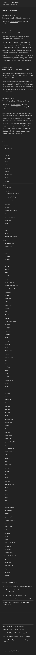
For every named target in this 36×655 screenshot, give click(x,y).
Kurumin (7, 393)
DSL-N (6, 302)
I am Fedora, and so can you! (13, 32)
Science (7, 227)
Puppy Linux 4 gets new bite (23, 599)
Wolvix (7, 559)
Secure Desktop (11, 197)
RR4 (6, 474)
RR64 (6, 478)
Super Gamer (8, 510)
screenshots (14, 22)
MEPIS (6, 416)
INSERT (7, 370)
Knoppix (7, 383)
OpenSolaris (8, 435)
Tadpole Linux (9, 526)
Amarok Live (8, 246)
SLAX (6, 497)
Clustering (8, 187)
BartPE (7, 266)
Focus (4, 185)
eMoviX (7, 315)
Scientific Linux (9, 484)
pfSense (7, 458)
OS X (6, 445)
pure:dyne (7, 468)
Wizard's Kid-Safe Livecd (12, 556)
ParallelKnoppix (9, 448)
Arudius (7, 253)
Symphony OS (9, 517)
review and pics (16, 105)
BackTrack (8, 263)
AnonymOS (8, 250)
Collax (6, 279)
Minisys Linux (9, 419)
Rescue (7, 223)
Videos (7, 181)
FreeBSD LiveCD (9, 328)
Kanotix (7, 373)
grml (6, 360)
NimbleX (7, 425)
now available (23, 73)
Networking (8, 220)
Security (7, 230)
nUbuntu (7, 429)
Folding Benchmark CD (11, 321)
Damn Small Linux (10, 282)
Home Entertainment (11, 210)
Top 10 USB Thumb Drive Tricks (16, 595)
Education (7, 204)
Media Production (10, 217)
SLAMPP (7, 494)
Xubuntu (7, 572)
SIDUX (6, 491)
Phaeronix (8, 461)
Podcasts (7, 165)
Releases (7, 168)
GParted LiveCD (9, 357)
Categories (6, 146)
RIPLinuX (7, 471)
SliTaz (6, 500)
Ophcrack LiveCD (10, 442)
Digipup (7, 295)
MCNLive (7, 412)
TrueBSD (7, 533)
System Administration (11, 236)
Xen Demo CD (9, 565)
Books (6, 152)
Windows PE (8, 552)
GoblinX (7, 354)
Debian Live (8, 292)
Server (7, 233)
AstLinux (7, 256)
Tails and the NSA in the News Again (13, 626)
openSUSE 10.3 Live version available (16, 69)
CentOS (7, 276)
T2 (5, 523)
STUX (6, 504)
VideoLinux (8, 546)
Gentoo (7, 347)
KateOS (7, 377)
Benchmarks (8, 148)
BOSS (6, 272)
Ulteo (6, 539)
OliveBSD (7, 432)
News (6, 161)
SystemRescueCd (10, 520)
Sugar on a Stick (9, 507)
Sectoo (7, 487)
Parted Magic (8, 452)
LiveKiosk (7, 406)
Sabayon (7, 481)
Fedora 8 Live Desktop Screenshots (16, 18)
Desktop (7, 191)
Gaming (7, 207)
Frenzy (6, 337)
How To (7, 155)
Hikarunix (7, 364)
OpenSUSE (8, 438)
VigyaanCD (8, 549)
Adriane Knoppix (9, 243)
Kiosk (6, 214)
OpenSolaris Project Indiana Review (16, 101)
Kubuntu (7, 390)
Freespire (7, 334)
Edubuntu (7, 308)
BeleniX (7, 269)
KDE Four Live (9, 380)
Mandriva (7, 409)
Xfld (6, 569)
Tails (6, 530)
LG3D (6, 396)
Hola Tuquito (8, 367)
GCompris (8, 341)
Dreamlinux (8, 298)
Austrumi (7, 259)
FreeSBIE (7, 331)
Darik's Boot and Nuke (11, 289)
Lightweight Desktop (13, 194)
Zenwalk (7, 575)
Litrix (6, 403)
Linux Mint (8, 399)
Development (9, 201)
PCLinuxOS (8, 455)
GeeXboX (7, 344)
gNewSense (8, 351)
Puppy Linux (8, 465)
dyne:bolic (8, 305)
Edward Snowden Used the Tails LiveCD (20, 586)
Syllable (7, 513)
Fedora (7, 318)
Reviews (7, 171)
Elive (6, 311)
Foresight (7, 324)
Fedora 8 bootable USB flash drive (12, 38)
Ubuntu (7, 536)
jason (4, 602)
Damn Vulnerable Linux (11, 285)
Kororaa (7, 386)
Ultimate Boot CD (10, 543)
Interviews (8, 158)
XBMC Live (8, 562)
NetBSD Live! (8, 422)
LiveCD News (11, 2)
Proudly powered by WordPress (11, 651)
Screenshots (8, 174)
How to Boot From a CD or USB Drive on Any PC (16, 633)
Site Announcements (11, 178)
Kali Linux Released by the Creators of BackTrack (17, 636)
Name (4, 240)
